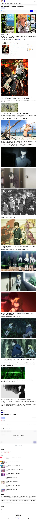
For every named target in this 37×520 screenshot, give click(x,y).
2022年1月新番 (3, 497)
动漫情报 (11, 499)
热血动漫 (28, 500)
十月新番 (34, 499)
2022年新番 (28, 497)
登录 (18, 437)
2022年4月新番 (13, 497)
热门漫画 (34, 500)
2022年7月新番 (24, 497)
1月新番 (2, 496)
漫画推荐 (25, 500)
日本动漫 (18, 500)
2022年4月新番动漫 (18, 497)
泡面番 (23, 500)
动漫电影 (26, 499)
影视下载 (8, 500)
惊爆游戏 (19, 39)
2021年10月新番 (25, 496)
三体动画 (4, 499)
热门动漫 (15, 3)
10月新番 (7, 496)
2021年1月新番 (11, 496)
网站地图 (2, 506)
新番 (10, 500)
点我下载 (2, 412)
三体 (1, 499)
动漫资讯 (19, 3)
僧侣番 (9, 499)
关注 (31, 11)
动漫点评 (23, 499)
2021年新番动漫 (34, 496)
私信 (34, 11)
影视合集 (2, 3)
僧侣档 (6, 499)
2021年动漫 (29, 496)
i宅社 (21, 514)
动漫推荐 (11, 3)
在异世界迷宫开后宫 (3, 500)
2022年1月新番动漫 (8, 497)
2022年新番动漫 (32, 497)
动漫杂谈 (20, 499)
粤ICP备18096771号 (18, 515)
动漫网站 (29, 499)
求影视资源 (7, 3)
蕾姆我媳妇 (8, 452)
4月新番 (5, 496)
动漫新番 (17, 499)
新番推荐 (15, 500)
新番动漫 (12, 500)
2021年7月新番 (20, 496)
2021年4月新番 (16, 496)
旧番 (20, 500)
